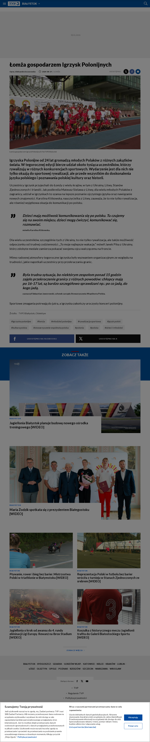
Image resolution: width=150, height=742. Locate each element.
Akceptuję (133, 717)
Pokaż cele (133, 726)
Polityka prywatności (27, 737)
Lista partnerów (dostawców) (82, 727)
